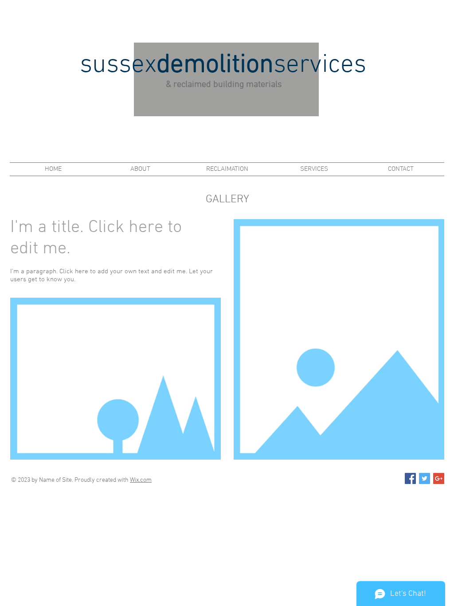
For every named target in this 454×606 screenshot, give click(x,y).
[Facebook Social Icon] (410, 478)
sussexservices (223, 65)
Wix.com (141, 480)
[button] (115, 379)
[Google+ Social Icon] (438, 478)
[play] (202, 452)
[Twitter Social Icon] (424, 478)
